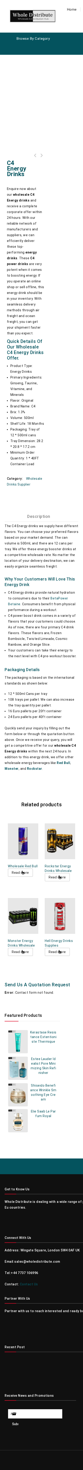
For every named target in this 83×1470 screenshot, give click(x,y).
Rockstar (34, 768)
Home (72, 9)
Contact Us (29, 1284)
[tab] (41, 516)
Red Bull (63, 763)
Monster (12, 768)
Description (38, 516)
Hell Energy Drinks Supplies (35, 155)
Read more (20, 872)
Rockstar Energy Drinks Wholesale (41, 155)
